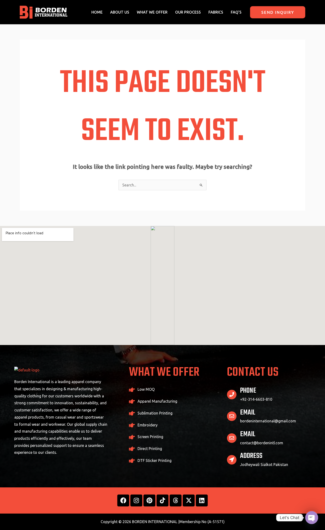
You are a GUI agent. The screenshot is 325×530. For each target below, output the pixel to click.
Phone (248, 390)
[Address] (231, 460)
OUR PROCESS (188, 12)
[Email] (231, 416)
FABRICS (215, 12)
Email (247, 412)
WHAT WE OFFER (152, 12)
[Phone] (231, 394)
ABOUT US (119, 12)
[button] (277, 12)
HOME (97, 12)
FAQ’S (236, 12)
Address (251, 455)
